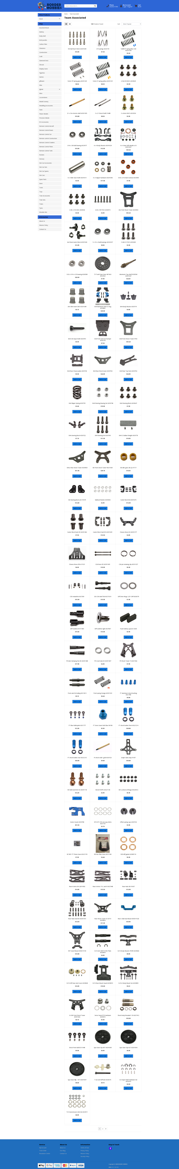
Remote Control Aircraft (46, 126)
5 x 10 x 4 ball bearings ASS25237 (103, 242)
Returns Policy (43, 225)
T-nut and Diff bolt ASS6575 (102, 1080)
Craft (40, 56)
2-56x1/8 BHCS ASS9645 (128, 81)
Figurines (42, 73)
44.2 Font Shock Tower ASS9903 (128, 210)
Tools (41, 187)
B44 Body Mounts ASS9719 (128, 306)
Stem (41, 183)
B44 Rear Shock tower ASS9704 (102, 371)
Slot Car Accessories (45, 163)
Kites (40, 93)
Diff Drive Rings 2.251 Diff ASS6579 (128, 596)
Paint (40, 110)
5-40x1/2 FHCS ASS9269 (128, 242)
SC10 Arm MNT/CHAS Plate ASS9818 (102, 951)
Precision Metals (44, 118)
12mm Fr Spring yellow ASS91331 (103, 81)
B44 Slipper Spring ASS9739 (77, 403)
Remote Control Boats (46, 130)
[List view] (70, 24)
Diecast (41, 65)
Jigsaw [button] (41, 89)
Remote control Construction (48, 138)
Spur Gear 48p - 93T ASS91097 (77, 1080)
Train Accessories (44, 196)
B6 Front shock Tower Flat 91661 (103, 468)
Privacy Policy (85, 1150)
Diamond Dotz (43, 60)
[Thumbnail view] (66, 24)
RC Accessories (44, 122)
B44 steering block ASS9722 (77, 435)
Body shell (42, 36)
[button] (112, 6)
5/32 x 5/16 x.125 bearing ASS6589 (77, 274)
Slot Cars (42, 175)
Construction (43, 52)
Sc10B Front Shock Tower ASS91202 (77, 1016)
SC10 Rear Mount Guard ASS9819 (103, 983)
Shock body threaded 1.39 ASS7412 (128, 1015)
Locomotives (43, 97)
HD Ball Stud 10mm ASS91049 (77, 49)
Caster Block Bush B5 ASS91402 (77, 532)
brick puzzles (43, 40)
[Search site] (95, 6)
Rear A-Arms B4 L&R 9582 (77, 886)
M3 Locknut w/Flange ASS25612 (128, 790)
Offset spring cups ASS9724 (128, 822)
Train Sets (42, 200)
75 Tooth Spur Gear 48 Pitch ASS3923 (102, 275)
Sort (118, 24)
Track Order (42, 1150)
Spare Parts (42, 179)
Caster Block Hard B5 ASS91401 (102, 532)
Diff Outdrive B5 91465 (77, 629)
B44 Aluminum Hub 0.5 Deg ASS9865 (102, 307)
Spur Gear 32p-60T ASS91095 (103, 1047)
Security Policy (85, 1156)
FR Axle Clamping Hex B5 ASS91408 (77, 661)
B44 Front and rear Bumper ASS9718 (102, 339)
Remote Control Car (45, 134)
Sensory (41, 159)
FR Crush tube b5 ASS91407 (102, 661)
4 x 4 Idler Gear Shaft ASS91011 (77, 178)
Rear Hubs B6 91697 (128, 886)
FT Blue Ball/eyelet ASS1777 (77, 725)
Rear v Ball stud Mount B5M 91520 (128, 919)
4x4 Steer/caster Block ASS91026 (77, 242)
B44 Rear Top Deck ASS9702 (128, 371)
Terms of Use (85, 1148)
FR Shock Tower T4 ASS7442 (128, 661)
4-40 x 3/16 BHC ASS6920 (77, 210)
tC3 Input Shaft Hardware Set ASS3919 (128, 1080)
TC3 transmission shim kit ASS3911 (77, 1112)
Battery (41, 32)
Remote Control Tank (45, 151)
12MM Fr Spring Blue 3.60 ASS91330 (128, 49)
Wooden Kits (43, 212)
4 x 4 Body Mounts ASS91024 (103, 145)
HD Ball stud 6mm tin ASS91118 (77, 790)
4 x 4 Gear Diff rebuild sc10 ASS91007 (128, 146)
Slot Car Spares (44, 171)
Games (41, 77)
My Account (42, 1148)
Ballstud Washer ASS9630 (102, 500)
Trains (41, 204)
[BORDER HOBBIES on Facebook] (110, 1148)
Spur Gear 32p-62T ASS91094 (128, 1047)
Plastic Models (43, 114)
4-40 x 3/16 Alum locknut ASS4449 (128, 178)
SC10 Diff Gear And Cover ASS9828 (77, 983)
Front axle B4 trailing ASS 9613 (77, 693)
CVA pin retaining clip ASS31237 (128, 564)
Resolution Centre (44, 1153)
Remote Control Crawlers (47, 142)
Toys (40, 192)
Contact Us (42, 229)
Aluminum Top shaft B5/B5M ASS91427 (128, 275)
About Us (42, 221)
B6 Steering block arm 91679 (77, 500)
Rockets (41, 155)
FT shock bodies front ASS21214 (128, 725)
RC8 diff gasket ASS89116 (128, 854)
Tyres (41, 208)
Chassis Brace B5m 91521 (77, 564)
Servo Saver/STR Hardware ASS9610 (103, 1016)
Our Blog (62, 1150)
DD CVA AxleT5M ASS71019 (102, 596)
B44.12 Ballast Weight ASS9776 (128, 435)
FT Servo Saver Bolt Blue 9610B (102, 725)
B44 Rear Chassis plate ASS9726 (77, 371)
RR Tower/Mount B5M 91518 (77, 951)
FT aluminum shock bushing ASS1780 (128, 694)
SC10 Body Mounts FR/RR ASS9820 (128, 951)
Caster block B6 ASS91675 (128, 500)
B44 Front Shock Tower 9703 (128, 339)
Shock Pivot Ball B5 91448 (77, 1047)
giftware (41, 81)
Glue (40, 85)
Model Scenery (43, 101)
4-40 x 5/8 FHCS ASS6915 (102, 210)
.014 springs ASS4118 (102, 49)
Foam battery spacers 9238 (128, 629)
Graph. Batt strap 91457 (128, 757)
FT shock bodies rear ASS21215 (77, 757)
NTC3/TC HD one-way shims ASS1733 (103, 822)
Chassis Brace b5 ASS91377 (128, 532)
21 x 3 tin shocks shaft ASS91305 (77, 113)
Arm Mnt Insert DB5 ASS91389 (77, 306)
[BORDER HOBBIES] (50, 6)
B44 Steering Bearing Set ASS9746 (102, 403)
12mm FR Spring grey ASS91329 (77, 81)
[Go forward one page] (105, 1128)
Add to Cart (77, 57)
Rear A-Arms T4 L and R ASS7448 (103, 886)
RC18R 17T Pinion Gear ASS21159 (77, 854)
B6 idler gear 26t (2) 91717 (128, 468)
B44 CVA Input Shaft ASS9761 (77, 339)
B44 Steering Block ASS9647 (128, 403)
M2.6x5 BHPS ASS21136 (102, 790)
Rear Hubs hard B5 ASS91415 (77, 919)
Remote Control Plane (46, 146)
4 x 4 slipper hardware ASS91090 (103, 178)
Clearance (42, 48)
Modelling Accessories (46, 106)
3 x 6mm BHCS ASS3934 (128, 113)
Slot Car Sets (43, 167)
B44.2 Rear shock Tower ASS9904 (77, 468)
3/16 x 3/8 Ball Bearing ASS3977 (77, 145)
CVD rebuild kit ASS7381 (77, 596)
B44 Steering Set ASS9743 (103, 435)
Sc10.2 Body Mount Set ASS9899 (128, 983)
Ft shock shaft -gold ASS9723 (103, 757)
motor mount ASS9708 (77, 822)
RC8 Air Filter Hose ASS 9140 (102, 854)
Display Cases (43, 69)
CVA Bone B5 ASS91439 (102, 564)
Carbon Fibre (43, 44)
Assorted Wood (44, 28)
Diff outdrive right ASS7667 (103, 629)
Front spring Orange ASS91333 (103, 693)
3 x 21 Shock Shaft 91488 (102, 113)
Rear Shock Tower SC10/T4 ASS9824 (102, 919)
